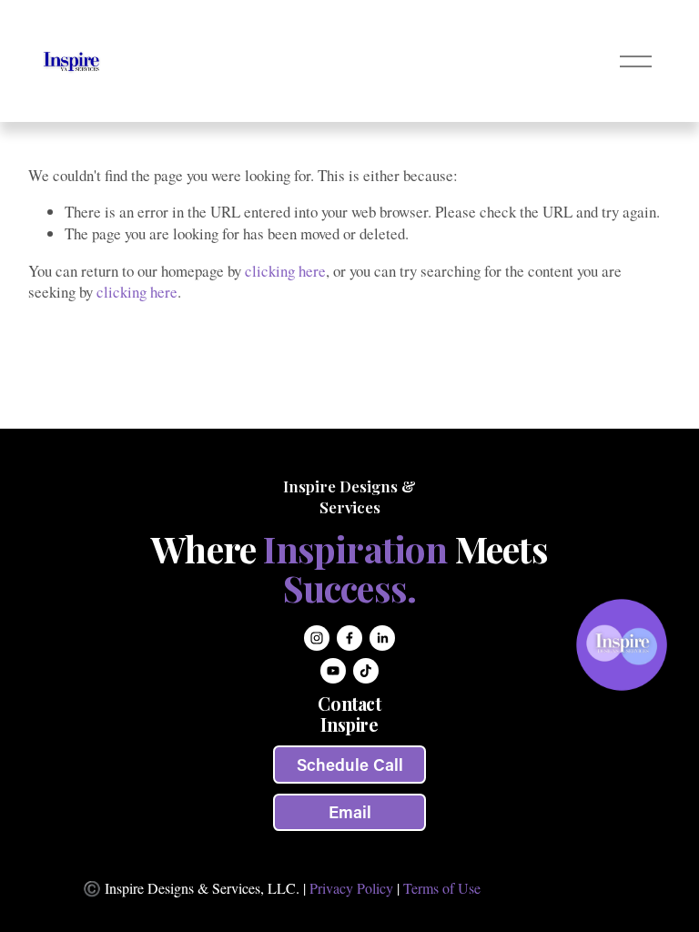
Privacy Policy (351, 887)
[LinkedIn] (382, 638)
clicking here (285, 270)
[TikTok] (366, 671)
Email (350, 812)
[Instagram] (316, 638)
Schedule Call (350, 764)
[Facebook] (349, 638)
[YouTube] (333, 671)
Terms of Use (442, 887)
